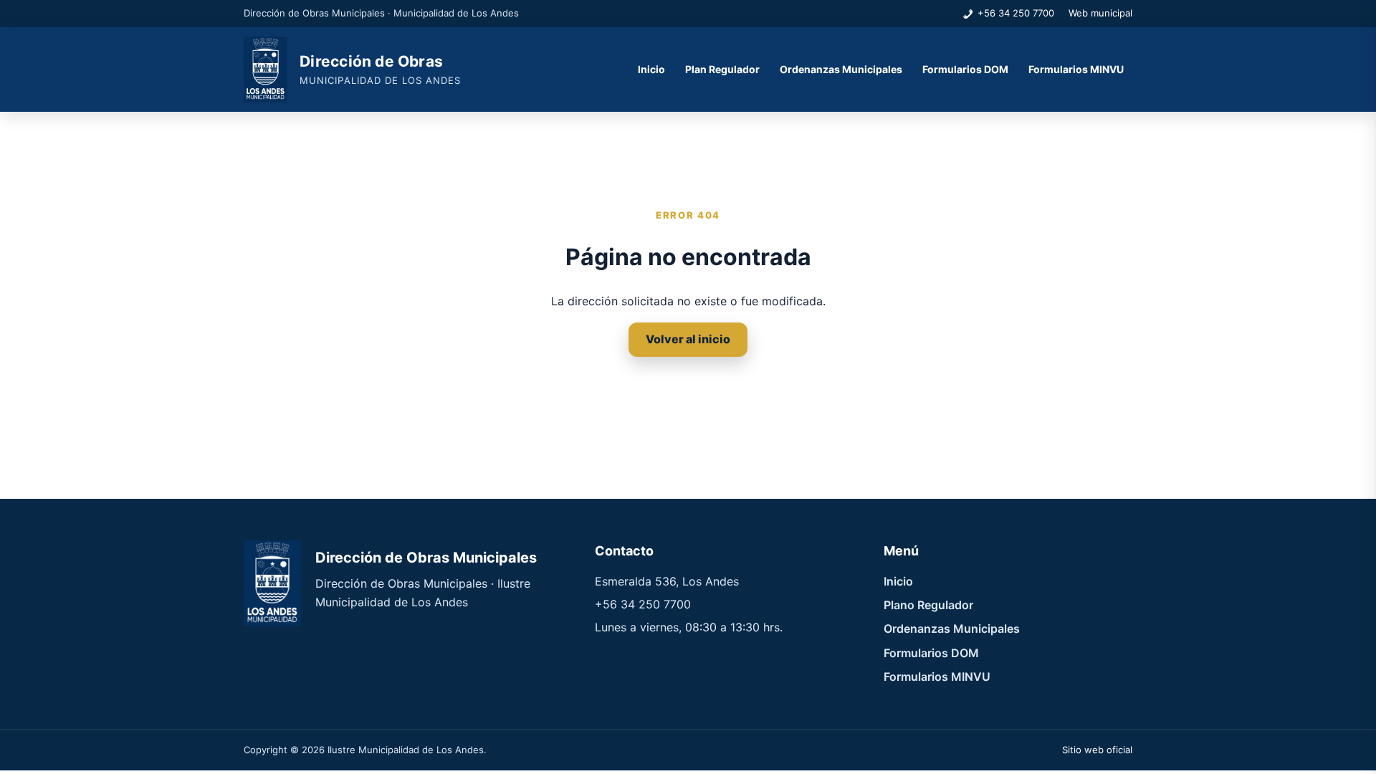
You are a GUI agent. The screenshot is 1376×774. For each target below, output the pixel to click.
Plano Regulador (928, 605)
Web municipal (1100, 13)
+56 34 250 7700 (1016, 13)
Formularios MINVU (1076, 69)
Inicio (651, 69)
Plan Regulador (722, 69)
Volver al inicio (688, 339)
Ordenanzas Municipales (841, 69)
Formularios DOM (965, 69)
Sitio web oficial (1097, 749)
